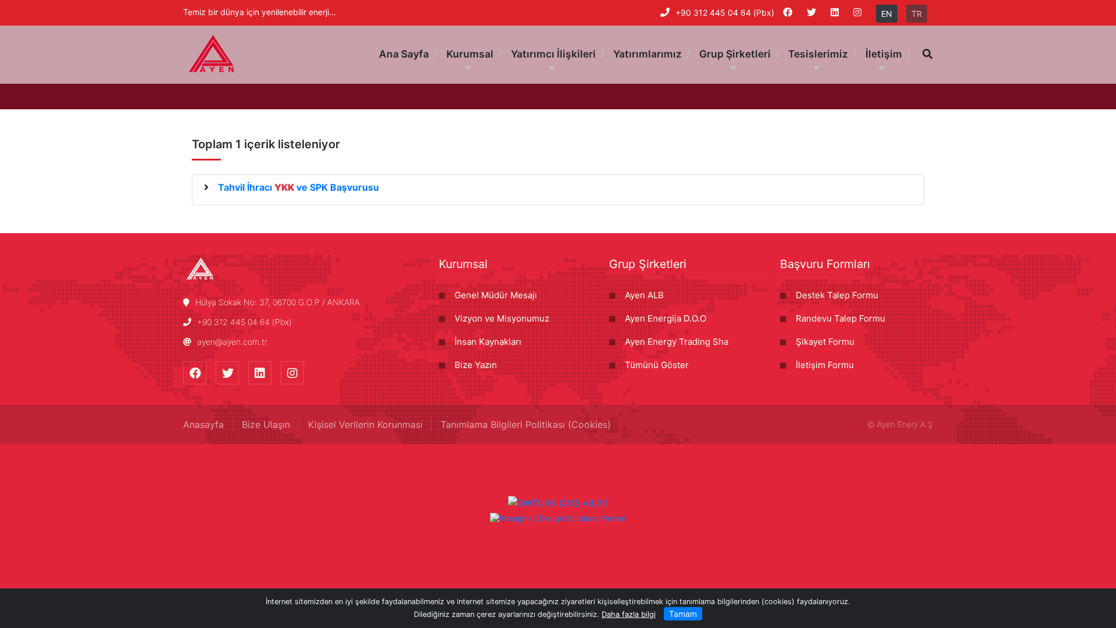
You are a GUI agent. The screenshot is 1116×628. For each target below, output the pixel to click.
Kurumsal (463, 264)
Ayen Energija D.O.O (665, 318)
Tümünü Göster (657, 364)
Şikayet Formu (825, 341)
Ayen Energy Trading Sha (676, 341)
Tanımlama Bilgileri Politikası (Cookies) (526, 424)
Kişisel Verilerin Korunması (365, 424)
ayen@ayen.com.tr (232, 342)
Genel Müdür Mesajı (496, 295)
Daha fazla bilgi (629, 614)
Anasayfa (203, 424)
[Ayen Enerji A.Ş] (211, 53)
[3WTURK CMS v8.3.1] (558, 502)
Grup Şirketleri (647, 264)
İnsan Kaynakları (488, 341)
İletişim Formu (825, 364)
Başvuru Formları (825, 264)
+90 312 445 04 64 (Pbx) (724, 12)
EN (886, 14)
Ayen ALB (644, 295)
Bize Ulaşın (266, 424)
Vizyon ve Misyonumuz (502, 318)
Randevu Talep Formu (840, 318)
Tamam (683, 614)
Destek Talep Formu (837, 295)
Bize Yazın (476, 364)
